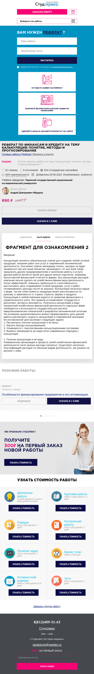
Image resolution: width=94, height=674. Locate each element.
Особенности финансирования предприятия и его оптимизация (45, 394)
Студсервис (47, 628)
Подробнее (23, 401)
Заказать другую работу (46, 606)
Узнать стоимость (21, 462)
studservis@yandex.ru (47, 644)
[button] (41, 416)
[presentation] (1, 320)
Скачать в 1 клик (69, 401)
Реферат (52, 32)
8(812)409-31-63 (47, 622)
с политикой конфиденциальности (61, 67)
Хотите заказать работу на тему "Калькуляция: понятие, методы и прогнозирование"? (54, 163)
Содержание (26, 237)
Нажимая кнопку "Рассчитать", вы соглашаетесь (46, 67)
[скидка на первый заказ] (73, 12)
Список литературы (64, 237)
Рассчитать (47, 60)
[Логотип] (47, 4)
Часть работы (43, 237)
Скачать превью (47, 210)
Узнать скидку (47, 666)
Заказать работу (42, 11)
